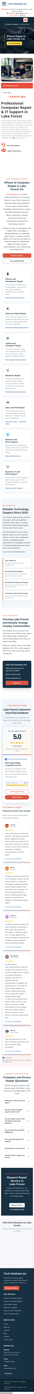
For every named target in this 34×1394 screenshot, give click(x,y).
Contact (6, 1336)
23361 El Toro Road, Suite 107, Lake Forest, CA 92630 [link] (17, 10)
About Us (7, 1327)
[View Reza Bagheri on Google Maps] (7, 957)
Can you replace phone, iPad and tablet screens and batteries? (15, 1121)
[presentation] (2, 40)
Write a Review (17, 797)
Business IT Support (10, 1307)
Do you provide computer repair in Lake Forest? (13, 1111)
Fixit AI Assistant (6, 1393)
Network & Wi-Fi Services (12, 1311)
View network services (13, 456)
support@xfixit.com (21, 13)
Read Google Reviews (17, 791)
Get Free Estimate (14, 43)
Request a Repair (17, 255)
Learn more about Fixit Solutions (14, 552)
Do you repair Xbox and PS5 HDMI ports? (14, 1131)
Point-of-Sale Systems (11, 1314)
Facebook (8, 1373)
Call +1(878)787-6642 (17, 261)
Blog (5, 1333)
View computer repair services (15, 360)
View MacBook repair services (15, 392)
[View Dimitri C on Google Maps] (7, 1031)
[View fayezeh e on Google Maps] (7, 917)
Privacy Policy (8, 1340)
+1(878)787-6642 (24, 24)
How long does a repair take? (15, 1148)
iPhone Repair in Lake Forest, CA (16, 37)
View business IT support (14, 488)
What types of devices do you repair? (15, 1102)
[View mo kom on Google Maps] (7, 826)
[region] (17, 938)
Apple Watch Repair (10, 1304)
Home (6, 1324)
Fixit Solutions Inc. (13, 194)
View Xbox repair (11, 422)
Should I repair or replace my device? (15, 1156)
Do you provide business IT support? (14, 1140)
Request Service (17, 1205)
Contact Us (17, 683)
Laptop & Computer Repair (13, 1301)
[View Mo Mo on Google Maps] (7, 868)
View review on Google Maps (13, 858)
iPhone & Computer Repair (13, 1298)
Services (6, 1330)
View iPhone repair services (14, 298)
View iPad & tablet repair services (16, 327)
